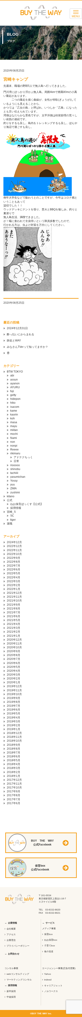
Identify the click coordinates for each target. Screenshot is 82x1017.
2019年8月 (13, 702)
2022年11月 (14, 550)
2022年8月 (13, 561)
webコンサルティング (18, 974)
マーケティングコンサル (19, 979)
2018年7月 (13, 752)
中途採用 (11, 997)
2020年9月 (13, 651)
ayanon (15, 383)
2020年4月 (13, 670)
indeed (47, 979)
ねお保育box (50, 940)
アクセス (11, 934)
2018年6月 (13, 756)
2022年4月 (13, 577)
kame (13, 410)
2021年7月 (13, 612)
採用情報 (15, 508)
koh (12, 418)
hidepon (15, 398)
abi (12, 375)
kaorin (14, 414)
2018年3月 (13, 768)
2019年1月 (13, 729)
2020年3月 (13, 674)
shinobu (15, 469)
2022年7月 (13, 565)
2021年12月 (14, 592)
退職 (9, 523)
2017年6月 (13, 803)
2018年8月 (13, 748)
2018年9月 (13, 744)
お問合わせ (13, 953)
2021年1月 (13, 635)
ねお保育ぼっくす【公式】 (26, 504)
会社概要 (11, 928)
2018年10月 (14, 740)
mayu (13, 426)
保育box (48, 934)
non (12, 441)
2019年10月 (14, 694)
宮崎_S (11, 511)
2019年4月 (13, 717)
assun (14, 379)
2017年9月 (13, 791)
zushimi (15, 492)
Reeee (14, 449)
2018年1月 (13, 776)
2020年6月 (13, 663)
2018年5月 (13, 760)
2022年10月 (14, 554)
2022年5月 (13, 573)
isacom (14, 406)
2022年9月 (13, 557)
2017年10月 (14, 787)
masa (13, 422)
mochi (14, 433)
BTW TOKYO (15, 371)
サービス (50, 923)
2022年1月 (13, 589)
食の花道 (48, 951)
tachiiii (14, 473)
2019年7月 (13, 705)
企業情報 (12, 923)
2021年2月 (13, 631)
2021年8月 (13, 608)
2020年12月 (14, 639)
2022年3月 (13, 581)
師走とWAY (14, 340)
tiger (13, 519)
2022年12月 (14, 546)
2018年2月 (13, 772)
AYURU (15, 387)
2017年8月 (13, 795)
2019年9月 (13, 698)
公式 (9, 500)
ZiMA (13, 488)
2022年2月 (13, 585)
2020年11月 (14, 643)
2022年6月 (13, 569)
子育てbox (49, 945)
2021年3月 (13, 627)
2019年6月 (13, 709)
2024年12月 (14, 542)
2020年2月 (13, 678)
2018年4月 (13, 764)
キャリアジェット (53, 985)
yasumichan (17, 476)
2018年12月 (14, 733)
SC (12, 515)
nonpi (13, 445)
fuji (12, 391)
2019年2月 (13, 725)
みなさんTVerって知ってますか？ (27, 346)
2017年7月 (13, 799)
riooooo (15, 465)
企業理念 (11, 940)
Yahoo (47, 974)
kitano (10, 496)
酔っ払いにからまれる (20, 334)
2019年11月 (14, 690)
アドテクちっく (23, 457)
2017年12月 (14, 779)
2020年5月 (13, 667)
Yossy (14, 480)
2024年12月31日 (17, 328)
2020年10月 (14, 647)
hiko (12, 402)
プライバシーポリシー (18, 946)
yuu (12, 484)
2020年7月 (13, 659)
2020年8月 (13, 655)
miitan (14, 430)
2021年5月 (13, 620)
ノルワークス (51, 991)
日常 (16, 461)
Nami (13, 438)
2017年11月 (14, 783)
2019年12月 (14, 686)
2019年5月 (13, 713)
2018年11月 (14, 737)
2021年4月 (13, 624)
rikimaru (15, 453)
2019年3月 (13, 721)
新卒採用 (11, 991)
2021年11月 (14, 596)
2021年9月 (13, 604)
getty (13, 395)
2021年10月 (14, 600)
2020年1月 (13, 682)
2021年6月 (13, 616)
